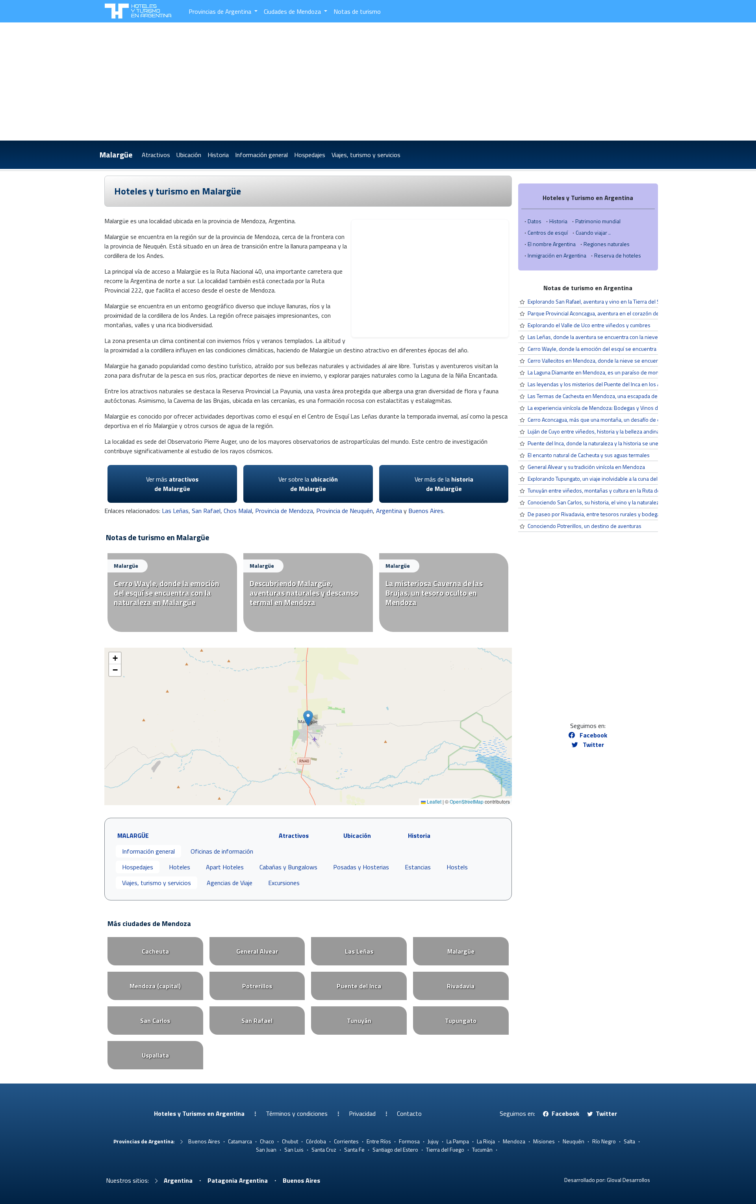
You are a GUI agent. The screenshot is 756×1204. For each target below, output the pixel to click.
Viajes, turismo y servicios (366, 154)
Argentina (389, 510)
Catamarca (240, 1141)
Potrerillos (257, 986)
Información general (261, 154)
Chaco (267, 1141)
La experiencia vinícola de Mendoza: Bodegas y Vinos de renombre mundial (617, 408)
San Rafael (206, 510)
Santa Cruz (323, 1149)
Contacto (409, 1113)
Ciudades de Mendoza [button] (293, 11)
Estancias (418, 867)
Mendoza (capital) (155, 986)
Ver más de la (444, 483)
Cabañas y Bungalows (288, 867)
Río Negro (604, 1141)
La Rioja (486, 1141)
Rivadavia (460, 986)
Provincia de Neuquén (344, 510)
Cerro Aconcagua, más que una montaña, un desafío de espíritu (601, 419)
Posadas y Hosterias (361, 867)
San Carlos (155, 1020)
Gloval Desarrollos (628, 1180)
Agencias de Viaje (229, 882)
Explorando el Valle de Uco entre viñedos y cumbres (589, 325)
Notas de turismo (357, 11)
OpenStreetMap (467, 801)
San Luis (294, 1149)
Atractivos (156, 154)
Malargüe (116, 154)
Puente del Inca (359, 986)
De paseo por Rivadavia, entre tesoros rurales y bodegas (595, 514)
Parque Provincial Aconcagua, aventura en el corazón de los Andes (606, 313)
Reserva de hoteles (617, 255)
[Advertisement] (378, 81)
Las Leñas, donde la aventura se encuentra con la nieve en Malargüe (608, 337)
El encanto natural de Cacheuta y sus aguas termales (589, 455)
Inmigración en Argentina (557, 255)
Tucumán (482, 1149)
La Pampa (458, 1141)
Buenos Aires (425, 510)
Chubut (290, 1141)
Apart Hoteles (225, 867)
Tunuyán (359, 1020)
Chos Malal (238, 510)
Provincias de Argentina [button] (221, 11)
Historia (218, 154)
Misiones (544, 1141)
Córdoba (316, 1141)
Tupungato (460, 1020)
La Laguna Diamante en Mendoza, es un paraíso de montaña (598, 372)
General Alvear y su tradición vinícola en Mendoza (586, 467)
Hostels (457, 867)
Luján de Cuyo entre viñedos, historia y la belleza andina (594, 431)
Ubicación (188, 154)
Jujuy (433, 1141)
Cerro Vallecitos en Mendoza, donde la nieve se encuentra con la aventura (615, 360)
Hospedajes (309, 154)
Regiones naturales (607, 244)
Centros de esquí (548, 232)
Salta (629, 1141)
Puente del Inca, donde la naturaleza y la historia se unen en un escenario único (621, 443)
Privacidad (362, 1113)
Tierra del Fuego (445, 1149)
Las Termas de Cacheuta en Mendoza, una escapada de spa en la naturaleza (617, 396)
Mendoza (514, 1141)
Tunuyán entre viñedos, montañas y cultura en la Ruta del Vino (600, 490)
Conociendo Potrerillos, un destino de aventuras (584, 526)
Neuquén (573, 1141)
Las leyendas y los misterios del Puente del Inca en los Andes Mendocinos (615, 384)
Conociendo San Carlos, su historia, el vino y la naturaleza (595, 502)
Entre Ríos (379, 1141)
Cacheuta (155, 951)
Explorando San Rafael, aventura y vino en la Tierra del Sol (596, 301)
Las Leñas (175, 510)
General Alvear (257, 951)
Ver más (172, 483)
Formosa (409, 1141)
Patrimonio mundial (598, 221)
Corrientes (346, 1141)
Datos (534, 221)
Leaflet (433, 801)
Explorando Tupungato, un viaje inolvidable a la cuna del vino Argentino (610, 478)
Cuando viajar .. (593, 232)
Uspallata (155, 1055)
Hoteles (179, 867)
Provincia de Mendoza (284, 510)
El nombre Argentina (552, 244)
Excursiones (284, 882)
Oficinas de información (222, 851)
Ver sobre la (308, 483)
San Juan (266, 1149)
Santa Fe (354, 1149)
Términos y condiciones (297, 1113)
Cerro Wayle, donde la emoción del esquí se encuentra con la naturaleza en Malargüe (628, 349)
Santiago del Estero (395, 1149)
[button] (308, 718)
